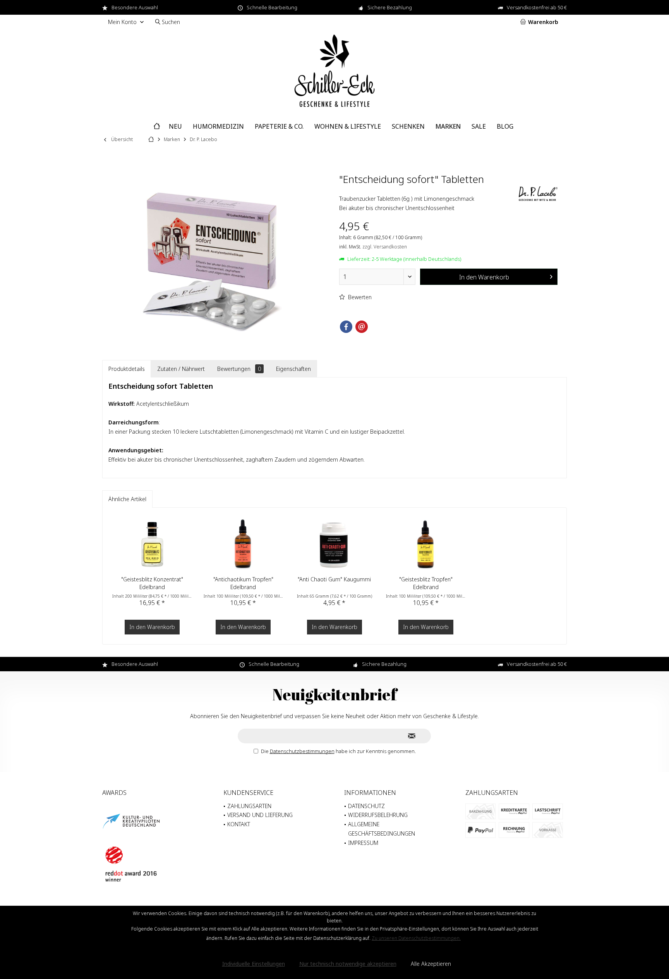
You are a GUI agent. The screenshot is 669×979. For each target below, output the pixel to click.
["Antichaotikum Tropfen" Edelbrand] (243, 544)
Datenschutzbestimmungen (302, 751)
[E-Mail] (361, 327)
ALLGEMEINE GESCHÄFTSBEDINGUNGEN (381, 828)
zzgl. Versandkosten (384, 246)
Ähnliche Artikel (127, 499)
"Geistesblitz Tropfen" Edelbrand (426, 583)
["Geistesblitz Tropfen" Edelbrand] (426, 544)
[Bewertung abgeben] (428, 189)
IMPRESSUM (363, 842)
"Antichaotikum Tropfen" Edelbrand (243, 583)
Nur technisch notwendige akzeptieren (347, 963)
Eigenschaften (293, 368)
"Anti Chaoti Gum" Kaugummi (334, 579)
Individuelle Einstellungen (253, 963)
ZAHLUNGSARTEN (249, 806)
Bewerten (359, 297)
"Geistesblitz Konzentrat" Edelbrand (152, 583)
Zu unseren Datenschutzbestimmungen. (416, 938)
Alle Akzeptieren (431, 963)
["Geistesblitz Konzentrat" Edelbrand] (152, 544)
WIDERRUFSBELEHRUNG (378, 815)
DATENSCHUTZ (366, 806)
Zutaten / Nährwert (181, 368)
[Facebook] (346, 327)
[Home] (156, 127)
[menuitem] (541, 22)
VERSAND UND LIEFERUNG (260, 815)
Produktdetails (126, 368)
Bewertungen (239, 368)
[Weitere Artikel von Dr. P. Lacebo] (538, 194)
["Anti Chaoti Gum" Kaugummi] (334, 544)
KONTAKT (238, 824)
